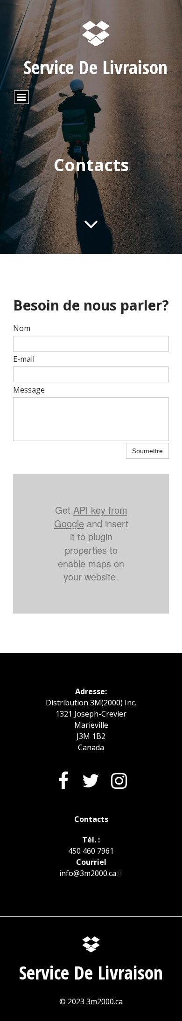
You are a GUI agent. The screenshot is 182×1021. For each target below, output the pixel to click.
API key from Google (90, 516)
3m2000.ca (104, 1001)
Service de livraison (96, 67)
